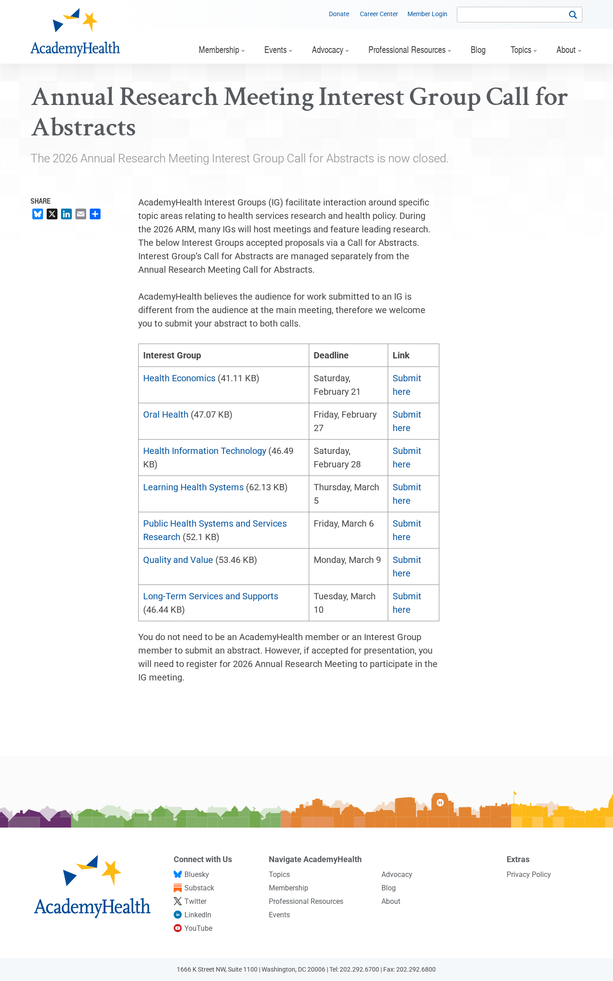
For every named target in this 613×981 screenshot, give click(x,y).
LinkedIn (197, 915)
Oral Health (165, 414)
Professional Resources (306, 901)
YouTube (198, 928)
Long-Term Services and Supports (210, 596)
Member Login (427, 13)
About (390, 901)
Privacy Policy (529, 874)
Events (279, 915)
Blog (388, 888)
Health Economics (179, 378)
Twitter (195, 901)
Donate (339, 13)
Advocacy (396, 874)
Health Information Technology (204, 450)
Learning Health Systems (193, 487)
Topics (279, 874)
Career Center (379, 13)
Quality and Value (178, 559)
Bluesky (196, 874)
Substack (199, 888)
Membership (288, 888)
